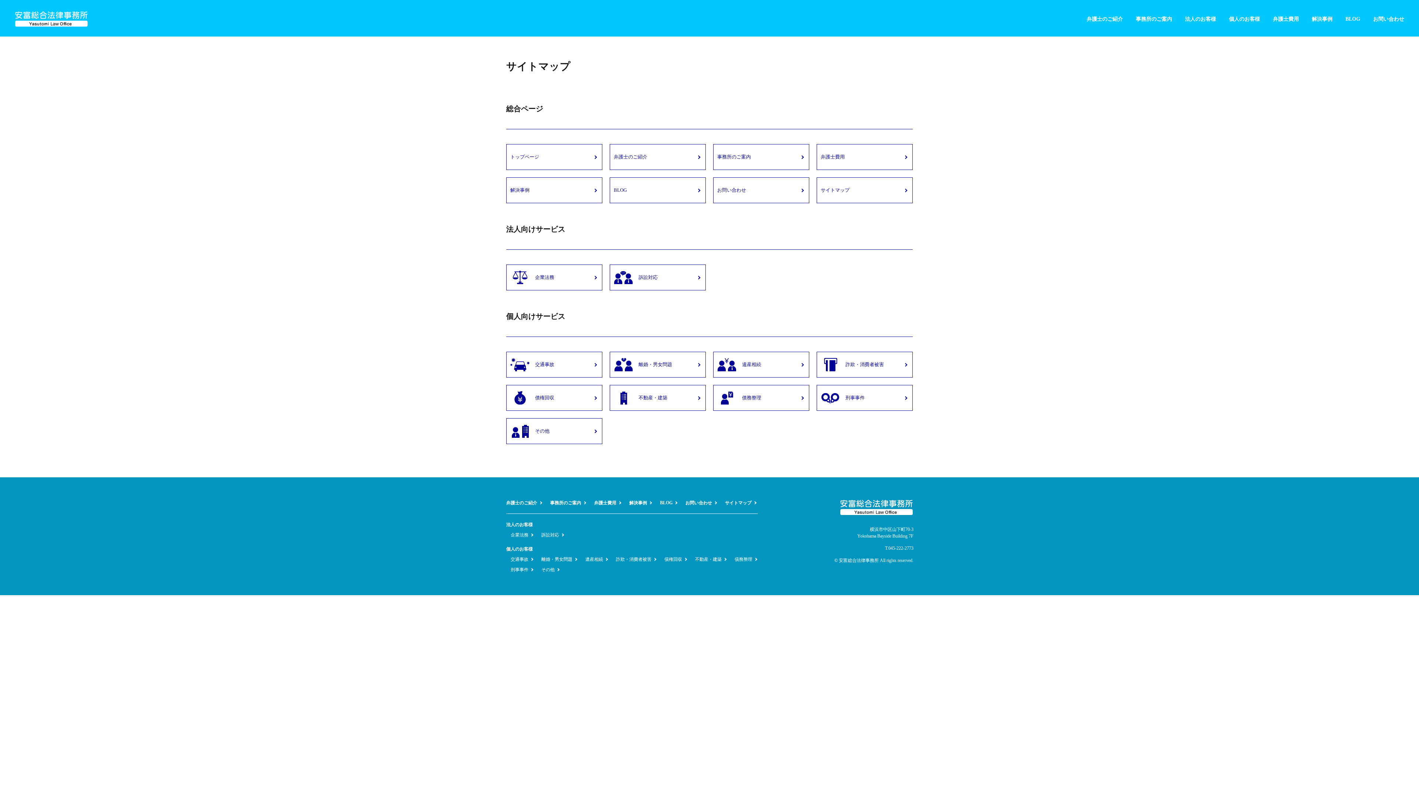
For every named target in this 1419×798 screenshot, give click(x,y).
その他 (548, 569)
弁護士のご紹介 (1105, 19)
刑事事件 (519, 569)
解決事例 (1322, 19)
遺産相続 (594, 559)
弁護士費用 (1286, 19)
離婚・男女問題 (556, 559)
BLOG (1352, 19)
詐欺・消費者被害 (633, 559)
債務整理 (743, 559)
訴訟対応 (550, 535)
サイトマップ (738, 502)
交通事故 (519, 559)
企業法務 (519, 535)
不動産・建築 (708, 559)
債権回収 (673, 559)
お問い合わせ (1388, 19)
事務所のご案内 (1154, 19)
